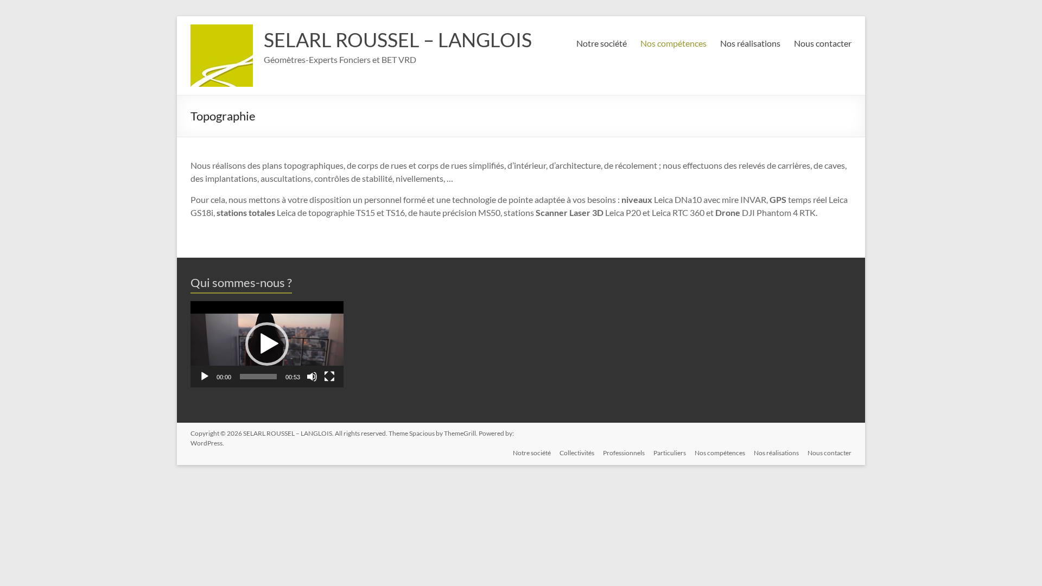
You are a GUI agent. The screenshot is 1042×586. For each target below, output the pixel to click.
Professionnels (624, 453)
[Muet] (312, 376)
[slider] (258, 376)
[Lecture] (204, 376)
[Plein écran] (329, 376)
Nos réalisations (750, 43)
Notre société (601, 43)
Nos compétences (673, 43)
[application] (267, 344)
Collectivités (577, 453)
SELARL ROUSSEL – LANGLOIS (398, 40)
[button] (267, 344)
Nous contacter (823, 43)
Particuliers (669, 453)
